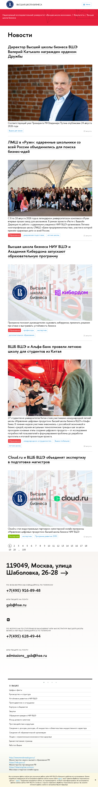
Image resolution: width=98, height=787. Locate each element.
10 (49, 545)
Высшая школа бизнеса (29, 5)
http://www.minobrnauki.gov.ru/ (22, 757)
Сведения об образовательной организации (27, 732)
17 (81, 545)
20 (14, 549)
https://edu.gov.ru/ (17, 762)
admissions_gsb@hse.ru (26, 655)
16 (76, 545)
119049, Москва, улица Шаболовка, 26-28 (39, 569)
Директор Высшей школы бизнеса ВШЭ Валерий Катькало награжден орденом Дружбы (43, 51)
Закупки (12, 711)
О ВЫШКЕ (14, 685)
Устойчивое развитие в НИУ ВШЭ (23, 698)
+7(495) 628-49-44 (23, 636)
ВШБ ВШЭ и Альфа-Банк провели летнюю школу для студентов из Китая (44, 349)
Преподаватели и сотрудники (21, 702)
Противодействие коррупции (21, 724)
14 (67, 545)
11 (53, 545)
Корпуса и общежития (18, 707)
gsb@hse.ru (16, 605)
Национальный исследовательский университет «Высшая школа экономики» (37, 15)
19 (10, 549)
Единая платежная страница (20, 741)
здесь (60, 779)
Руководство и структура (20, 694)
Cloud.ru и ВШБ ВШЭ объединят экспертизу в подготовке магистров (47, 460)
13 (63, 545)
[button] (44, 682)
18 (86, 545)
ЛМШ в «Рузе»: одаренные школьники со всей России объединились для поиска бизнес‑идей (44, 146)
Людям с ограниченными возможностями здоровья (30, 737)
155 (24, 549)
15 (72, 545)
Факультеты (79, 15)
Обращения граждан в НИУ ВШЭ (22, 715)
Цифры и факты (15, 690)
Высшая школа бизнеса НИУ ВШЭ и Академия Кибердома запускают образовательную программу (39, 251)
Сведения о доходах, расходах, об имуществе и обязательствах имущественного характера (48, 728)
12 (58, 545)
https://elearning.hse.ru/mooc (21, 767)
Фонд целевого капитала (19, 720)
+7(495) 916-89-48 (23, 590)
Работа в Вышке (15, 745)
